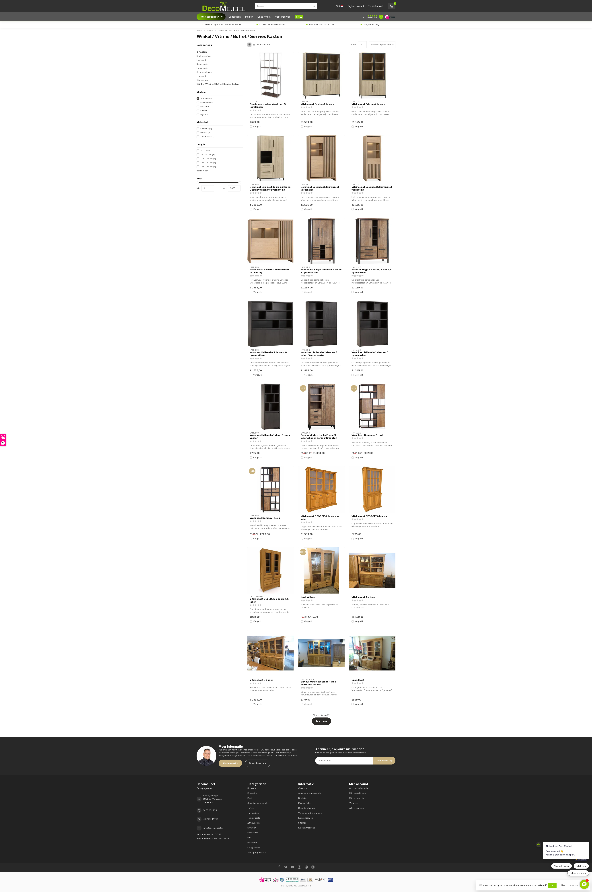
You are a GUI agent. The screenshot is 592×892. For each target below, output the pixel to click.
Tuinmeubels (253, 817)
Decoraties (252, 832)
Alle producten (356, 808)
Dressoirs (252, 793)
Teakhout (207, 137)
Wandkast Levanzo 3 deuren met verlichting (269, 271)
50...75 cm (206, 151)
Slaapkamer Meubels (257, 803)
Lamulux (204, 110)
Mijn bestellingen (357, 793)
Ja (552, 885)
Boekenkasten (204, 56)
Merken (249, 16)
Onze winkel (263, 16)
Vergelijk (257, 126)
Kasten (210, 30)
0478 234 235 (210, 810)
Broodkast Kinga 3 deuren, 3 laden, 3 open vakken (321, 271)
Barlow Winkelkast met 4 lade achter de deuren (318, 683)
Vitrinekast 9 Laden (261, 680)
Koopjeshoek (253, 847)
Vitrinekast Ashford (364, 597)
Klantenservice (282, 16)
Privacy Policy (305, 803)
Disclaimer (303, 798)
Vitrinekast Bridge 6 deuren (317, 104)
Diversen (251, 827)
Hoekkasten (202, 60)
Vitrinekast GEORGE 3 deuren (369, 516)
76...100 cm (207, 155)
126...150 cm (208, 163)
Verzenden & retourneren (310, 813)
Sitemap (302, 822)
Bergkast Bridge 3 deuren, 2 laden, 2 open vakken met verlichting (270, 188)
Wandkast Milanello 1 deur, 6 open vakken (270, 436)
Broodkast (358, 680)
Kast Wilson (308, 597)
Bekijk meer (202, 170)
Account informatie (358, 788)
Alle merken (206, 98)
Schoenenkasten (205, 72)
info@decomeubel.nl (213, 827)
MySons (204, 114)
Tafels (250, 808)
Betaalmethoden (306, 808)
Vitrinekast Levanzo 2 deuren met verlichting (372, 188)
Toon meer (321, 721)
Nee (563, 885)
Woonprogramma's (256, 852)
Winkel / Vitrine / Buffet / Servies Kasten (236, 30)
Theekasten (202, 76)
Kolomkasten (203, 64)
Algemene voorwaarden (310, 793)
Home (199, 30)
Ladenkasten (203, 68)
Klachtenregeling (306, 827)
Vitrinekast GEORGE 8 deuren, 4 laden (320, 517)
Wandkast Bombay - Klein (265, 518)
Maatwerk (252, 842)
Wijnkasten (202, 80)
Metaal (205, 133)
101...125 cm (208, 159)
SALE (299, 16)
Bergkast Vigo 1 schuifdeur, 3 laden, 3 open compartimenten (319, 436)
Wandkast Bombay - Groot (367, 435)
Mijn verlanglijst (356, 798)
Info (249, 837)
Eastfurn (204, 106)
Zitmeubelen (253, 822)
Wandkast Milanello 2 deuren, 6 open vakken (370, 354)
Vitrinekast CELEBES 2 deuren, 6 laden (269, 600)
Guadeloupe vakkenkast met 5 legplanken (268, 105)
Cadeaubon (235, 16)
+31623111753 (210, 819)
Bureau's (251, 788)
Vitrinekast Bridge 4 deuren (368, 104)
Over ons (302, 788)
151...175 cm (208, 167)
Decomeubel (206, 102)
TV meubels (253, 813)
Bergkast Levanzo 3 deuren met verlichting (320, 188)
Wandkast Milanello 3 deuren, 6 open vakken (268, 354)
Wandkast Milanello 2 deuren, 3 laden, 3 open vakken (319, 354)
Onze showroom (257, 763)
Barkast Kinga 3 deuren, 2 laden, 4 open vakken (372, 271)
